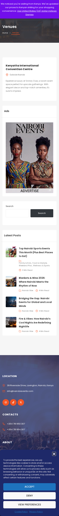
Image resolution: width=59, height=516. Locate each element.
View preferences (29, 504)
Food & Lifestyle (39, 263)
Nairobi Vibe (27, 290)
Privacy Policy (36, 511)
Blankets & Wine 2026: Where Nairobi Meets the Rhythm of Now (34, 281)
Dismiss (30, 14)
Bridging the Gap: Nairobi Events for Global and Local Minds (35, 302)
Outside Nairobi (17, 74)
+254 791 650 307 (16, 423)
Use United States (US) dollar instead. (37, 11)
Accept (29, 486)
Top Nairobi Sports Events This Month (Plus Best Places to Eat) (36, 252)
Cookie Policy (21, 511)
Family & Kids (25, 263)
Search (9, 206)
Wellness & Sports (41, 265)
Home (5, 33)
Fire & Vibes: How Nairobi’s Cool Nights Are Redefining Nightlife (35, 322)
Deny (29, 495)
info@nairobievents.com (20, 391)
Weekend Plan (25, 265)
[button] (54, 453)
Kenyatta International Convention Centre (22, 67)
